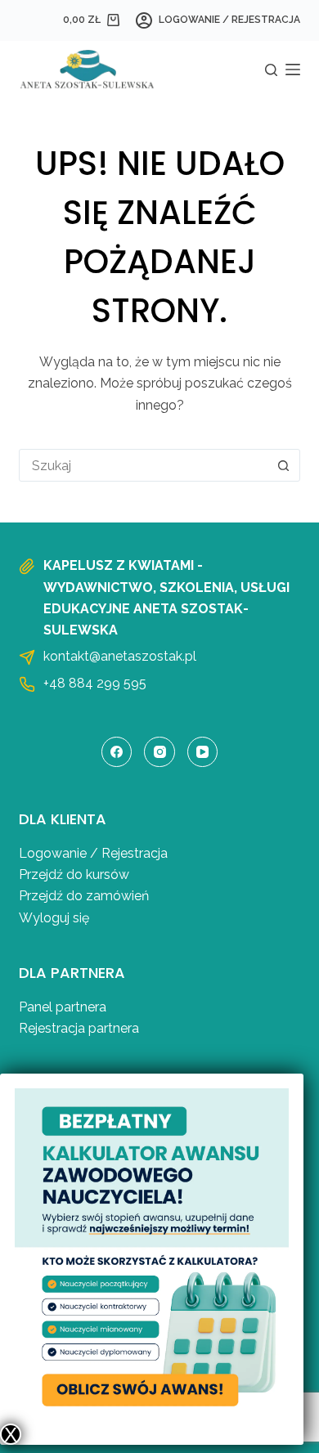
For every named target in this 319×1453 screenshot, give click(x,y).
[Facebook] (117, 752)
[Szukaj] (271, 70)
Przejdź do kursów (74, 874)
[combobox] (143, 465)
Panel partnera (62, 1007)
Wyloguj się (54, 918)
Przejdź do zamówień (84, 896)
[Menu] (292, 69)
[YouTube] (202, 752)
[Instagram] (159, 752)
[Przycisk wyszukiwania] (283, 465)
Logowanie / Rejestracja (93, 853)
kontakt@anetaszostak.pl (119, 656)
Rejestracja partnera (79, 1028)
